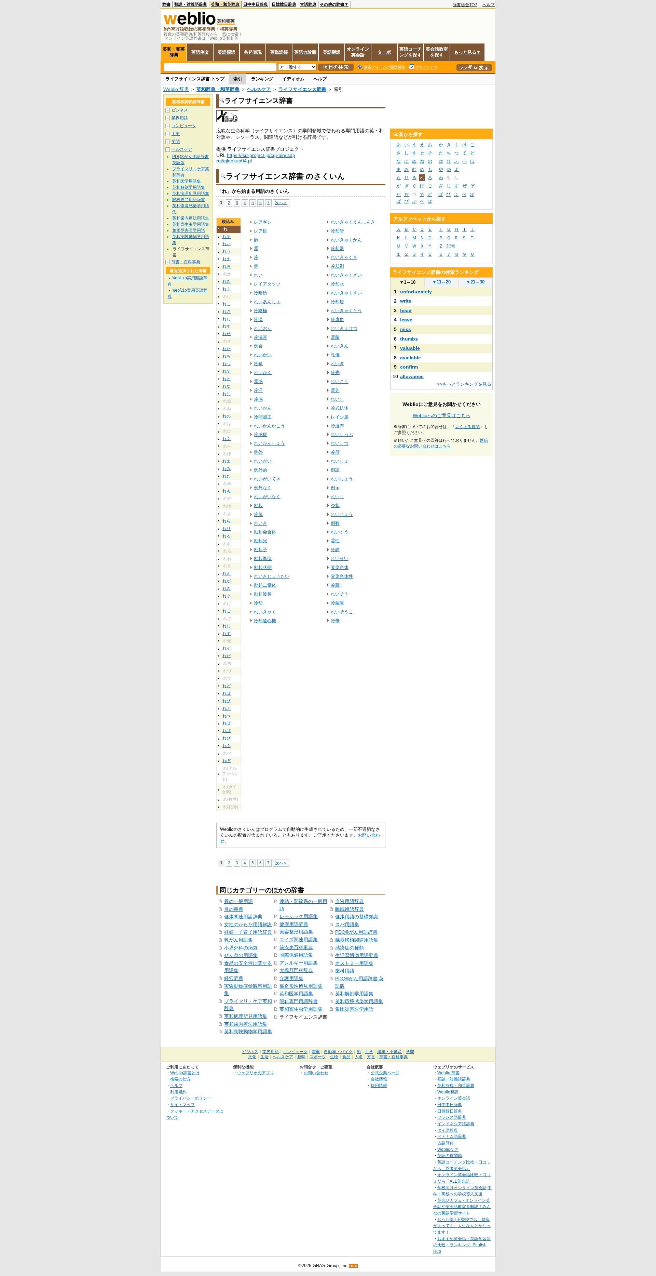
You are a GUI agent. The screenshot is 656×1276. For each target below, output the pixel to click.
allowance (412, 376)
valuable (410, 348)
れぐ (226, 596)
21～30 (475, 281)
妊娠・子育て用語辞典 (248, 932)
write (405, 301)
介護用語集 (291, 978)
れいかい (263, 354)
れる (226, 536)
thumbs (409, 339)
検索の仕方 (180, 1079)
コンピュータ (184, 125)
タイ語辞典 (447, 1130)
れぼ (226, 723)
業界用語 (180, 118)
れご (226, 611)
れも (226, 491)
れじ (226, 626)
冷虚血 (337, 319)
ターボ (384, 52)
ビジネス (180, 110)
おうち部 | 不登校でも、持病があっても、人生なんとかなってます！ (462, 1225)
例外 (258, 452)
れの (226, 416)
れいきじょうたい (271, 576)
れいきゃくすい (346, 292)
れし (226, 319)
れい (226, 243)
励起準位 (263, 558)
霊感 (258, 381)
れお (226, 266)
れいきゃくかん (346, 239)
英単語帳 (279, 52)
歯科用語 (344, 970)
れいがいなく (267, 496)
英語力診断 (305, 52)
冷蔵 (335, 585)
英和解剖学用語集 (354, 993)
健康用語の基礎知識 (356, 916)
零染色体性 (342, 576)
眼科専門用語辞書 (298, 1001)
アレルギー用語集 (298, 963)
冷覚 (258, 363)
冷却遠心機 (265, 620)
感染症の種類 (349, 948)
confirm (409, 367)
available (410, 357)
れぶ (226, 708)
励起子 (260, 549)
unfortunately (416, 291)
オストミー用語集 (354, 963)
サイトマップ (182, 1104)
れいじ (337, 496)
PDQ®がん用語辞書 (356, 932)
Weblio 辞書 (176, 89)
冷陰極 (260, 310)
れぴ (226, 738)
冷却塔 (337, 301)
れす (226, 326)
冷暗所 (260, 292)
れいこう (339, 381)
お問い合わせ (316, 1073)
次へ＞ (281, 202)
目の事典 (233, 909)
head (406, 310)
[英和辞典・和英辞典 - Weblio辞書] (190, 23)
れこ (226, 304)
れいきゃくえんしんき (353, 222)
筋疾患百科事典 (296, 947)
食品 (346, 1057)
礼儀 (335, 354)
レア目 (260, 231)
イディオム (293, 78)
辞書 (166, 4)
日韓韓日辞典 (284, 4)
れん (226, 573)
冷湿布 (337, 425)
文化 (252, 1057)
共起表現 (253, 52)
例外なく (263, 487)
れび (226, 701)
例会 (258, 345)
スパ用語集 (347, 924)
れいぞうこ (342, 611)
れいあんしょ (267, 301)
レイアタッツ (267, 284)
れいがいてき (267, 478)
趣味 (301, 1057)
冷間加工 (263, 417)
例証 (335, 470)
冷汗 (258, 390)
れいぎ (337, 363)
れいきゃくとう (346, 310)
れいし (337, 399)
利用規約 (178, 1092)
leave (406, 319)
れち (226, 356)
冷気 (258, 514)
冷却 (258, 603)
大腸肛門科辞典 (296, 970)
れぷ (226, 745)
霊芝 (335, 390)
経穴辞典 (233, 978)
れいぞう (339, 594)
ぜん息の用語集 (241, 955)
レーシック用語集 (298, 916)
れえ (226, 258)
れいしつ (339, 443)
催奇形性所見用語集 (301, 986)
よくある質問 (467, 426)
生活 (264, 1057)
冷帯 (335, 620)
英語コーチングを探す (410, 51)
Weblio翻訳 (448, 1092)
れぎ (226, 588)
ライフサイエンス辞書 (302, 89)
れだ (226, 655)
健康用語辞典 (293, 924)
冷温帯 (260, 337)
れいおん (263, 328)
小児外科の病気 (241, 948)
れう (226, 251)
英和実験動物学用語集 (248, 1031)
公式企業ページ (385, 1073)
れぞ (226, 648)
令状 (335, 505)
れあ (226, 236)
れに (226, 393)
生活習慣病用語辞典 (356, 955)
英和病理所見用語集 (245, 1016)
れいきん (339, 345)
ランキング (262, 78)
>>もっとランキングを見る (464, 384)
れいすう (339, 531)
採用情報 (379, 1085)
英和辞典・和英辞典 (218, 89)
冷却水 (337, 284)
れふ (226, 438)
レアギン (263, 222)
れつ (226, 363)
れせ (226, 333)
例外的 (260, 470)
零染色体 (339, 567)
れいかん (263, 408)
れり (226, 528)
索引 (237, 78)
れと (226, 378)
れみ (226, 468)
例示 (335, 487)
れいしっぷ (342, 434)
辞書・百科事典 (186, 262)
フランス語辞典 (451, 1117)
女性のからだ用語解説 (248, 924)
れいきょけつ (344, 328)
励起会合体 (265, 531)
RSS (354, 1266)
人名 (359, 1057)
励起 (258, 505)
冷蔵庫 (337, 603)
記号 (451, 246)
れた (226, 348)
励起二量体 (265, 585)
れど (226, 685)
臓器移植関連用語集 (356, 940)
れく (226, 289)
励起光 (260, 540)
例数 (335, 523)
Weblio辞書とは (185, 1073)
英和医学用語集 (296, 993)
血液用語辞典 (349, 901)
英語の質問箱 (449, 1155)
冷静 (335, 549)
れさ (226, 311)
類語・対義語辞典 (190, 4)
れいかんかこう (269, 425)
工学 (176, 133)
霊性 (335, 540)
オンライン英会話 (358, 51)
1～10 (407, 282)
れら (226, 521)
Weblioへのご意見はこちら (441, 415)
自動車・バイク (338, 1052)
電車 (316, 1052)
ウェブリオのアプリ (255, 1073)
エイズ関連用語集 (298, 939)
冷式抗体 (339, 408)
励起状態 (263, 567)
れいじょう (342, 514)
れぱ (226, 730)
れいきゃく (265, 611)
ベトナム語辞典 (451, 1136)
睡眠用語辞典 (349, 909)
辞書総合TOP (465, 4)
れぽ (226, 760)
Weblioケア (448, 1149)
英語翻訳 (332, 52)
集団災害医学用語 (354, 1009)
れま (226, 461)
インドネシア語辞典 (455, 1123)
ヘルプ (488, 4)
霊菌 (335, 337)
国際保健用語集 (296, 955)
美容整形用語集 (296, 931)
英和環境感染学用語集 (359, 1001)
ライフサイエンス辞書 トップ (194, 78)
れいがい (263, 461)
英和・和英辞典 (225, 4)
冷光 (335, 372)
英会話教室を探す (437, 51)
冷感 (258, 399)
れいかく (263, 372)
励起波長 (263, 594)
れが (226, 581)
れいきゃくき (344, 257)
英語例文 (200, 52)
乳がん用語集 (238, 940)
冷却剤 (337, 266)
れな (226, 386)
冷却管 (337, 231)
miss (405, 329)
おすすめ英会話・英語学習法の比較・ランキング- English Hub (462, 1244)
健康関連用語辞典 (243, 916)
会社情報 (379, 1079)
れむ (226, 476)
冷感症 (260, 434)
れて (226, 371)
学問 (176, 141)
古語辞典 (308, 4)
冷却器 (337, 248)
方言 (371, 1057)
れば (226, 693)
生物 (334, 1057)
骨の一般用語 (238, 901)
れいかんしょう (269, 443)
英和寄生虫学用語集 (301, 1009)
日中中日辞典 (255, 4)
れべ (226, 716)
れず (226, 633)
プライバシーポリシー (190, 1098)
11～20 (441, 281)
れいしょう (342, 478)
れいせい (339, 558)
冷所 (335, 452)
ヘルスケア (259, 89)
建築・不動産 (389, 1052)
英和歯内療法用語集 (245, 1024)
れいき (260, 523)
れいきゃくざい (346, 275)
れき (226, 281)
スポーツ (318, 1057)
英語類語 (226, 52)
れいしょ (339, 461)
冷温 (258, 319)
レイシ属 (339, 417)
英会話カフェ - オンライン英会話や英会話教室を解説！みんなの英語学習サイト (462, 1206)
